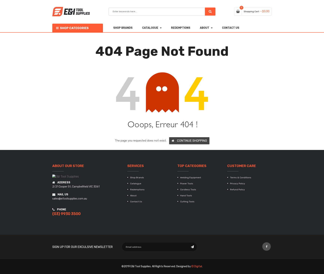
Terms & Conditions (240, 177)
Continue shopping (192, 140)
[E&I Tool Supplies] (65, 176)
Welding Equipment (190, 177)
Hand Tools (186, 195)
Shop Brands (137, 177)
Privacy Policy (237, 183)
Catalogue (135, 183)
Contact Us (136, 201)
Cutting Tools (187, 201)
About (133, 195)
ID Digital (196, 266)
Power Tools (186, 183)
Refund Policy (237, 189)
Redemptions (137, 189)
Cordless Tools (188, 189)
